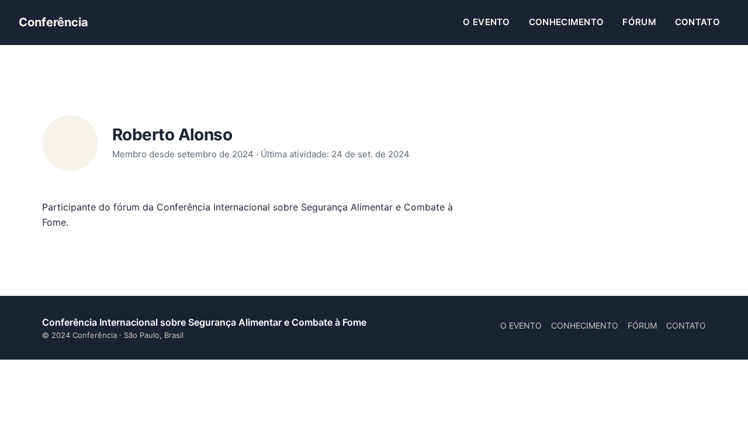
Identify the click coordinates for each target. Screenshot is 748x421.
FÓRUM (639, 21)
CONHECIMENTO (566, 21)
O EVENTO (486, 21)
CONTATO (697, 21)
